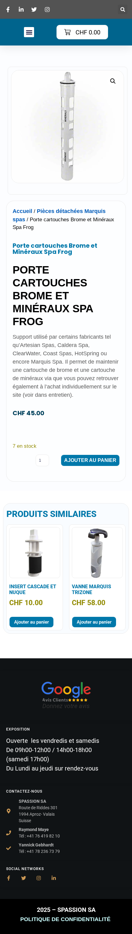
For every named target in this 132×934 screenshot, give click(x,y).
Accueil (22, 211)
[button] (122, 9)
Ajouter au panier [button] (31, 622)
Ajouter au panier (90, 460)
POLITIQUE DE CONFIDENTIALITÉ (66, 919)
